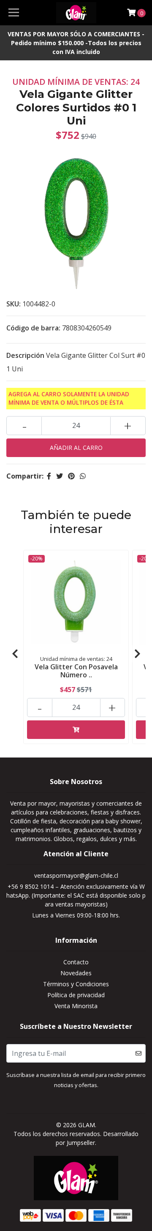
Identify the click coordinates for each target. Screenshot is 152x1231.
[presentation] (14, 653)
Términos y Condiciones (76, 984)
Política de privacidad (76, 995)
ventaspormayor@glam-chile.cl (76, 875)
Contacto (76, 962)
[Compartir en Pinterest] (71, 476)
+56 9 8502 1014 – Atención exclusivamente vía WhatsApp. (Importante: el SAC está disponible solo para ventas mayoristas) (76, 895)
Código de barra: (33, 328)
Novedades (76, 973)
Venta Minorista (76, 1006)
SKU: (13, 303)
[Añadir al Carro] (76, 729)
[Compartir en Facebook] (49, 476)
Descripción (25, 355)
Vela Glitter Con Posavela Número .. (76, 670)
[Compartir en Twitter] (59, 476)
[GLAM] (76, 12)
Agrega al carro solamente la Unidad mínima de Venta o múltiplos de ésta (68, 398)
